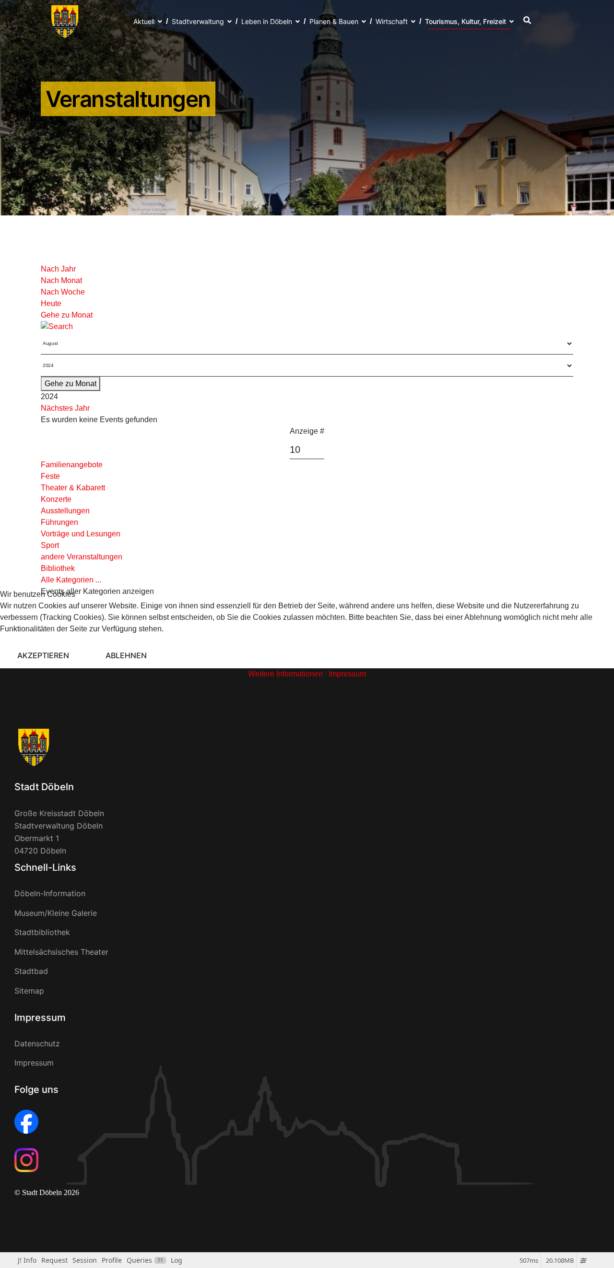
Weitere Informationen (285, 674)
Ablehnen (126, 655)
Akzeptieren (43, 655)
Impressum (347, 674)
